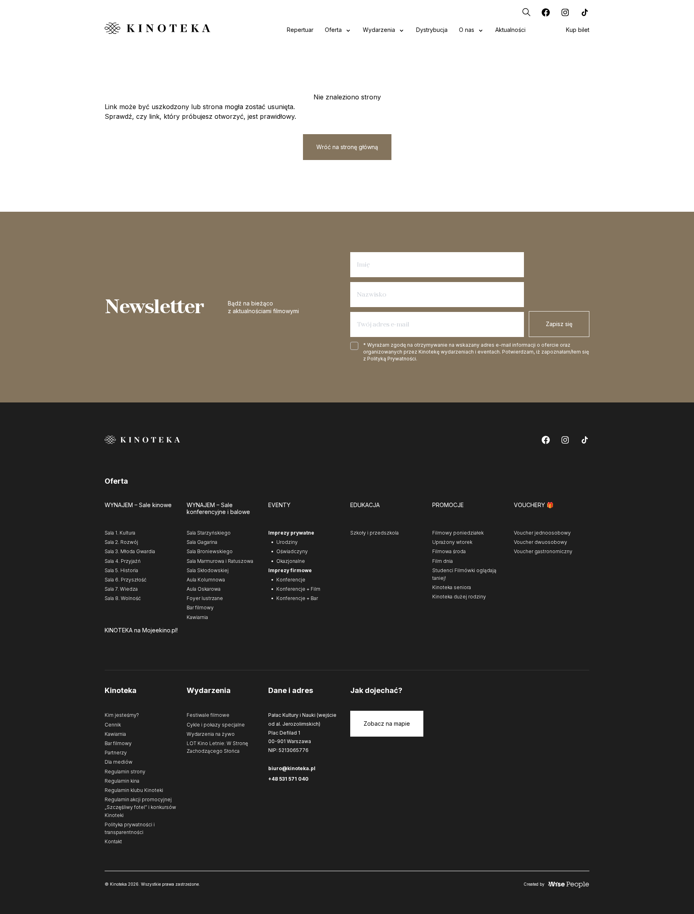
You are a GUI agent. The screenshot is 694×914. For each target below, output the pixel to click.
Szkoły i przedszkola (374, 533)
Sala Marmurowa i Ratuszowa (220, 561)
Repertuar (300, 29)
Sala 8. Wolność (123, 598)
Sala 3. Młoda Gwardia (130, 551)
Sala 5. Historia (121, 570)
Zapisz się (559, 323)
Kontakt (113, 841)
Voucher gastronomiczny (543, 551)
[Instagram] (565, 12)
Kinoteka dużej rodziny (459, 597)
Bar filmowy (200, 607)
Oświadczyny (292, 551)
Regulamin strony (125, 772)
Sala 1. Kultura (120, 533)
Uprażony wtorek (452, 542)
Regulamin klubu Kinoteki (134, 790)
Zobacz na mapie (387, 723)
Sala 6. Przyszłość (126, 580)
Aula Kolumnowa (206, 580)
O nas (466, 29)
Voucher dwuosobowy (540, 542)
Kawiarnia (197, 617)
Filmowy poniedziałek (458, 533)
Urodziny (287, 542)
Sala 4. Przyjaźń (123, 561)
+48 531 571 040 (288, 779)
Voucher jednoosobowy (542, 533)
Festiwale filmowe (208, 715)
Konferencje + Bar (297, 598)
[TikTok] (584, 12)
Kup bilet (577, 29)
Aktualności (510, 29)
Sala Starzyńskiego (209, 533)
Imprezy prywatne (291, 533)
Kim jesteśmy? (122, 715)
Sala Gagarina (202, 542)
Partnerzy (116, 753)
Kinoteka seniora (451, 587)
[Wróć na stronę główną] (157, 28)
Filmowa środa (449, 551)
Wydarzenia (379, 29)
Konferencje (290, 580)
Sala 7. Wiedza (121, 589)
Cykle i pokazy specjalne (216, 725)
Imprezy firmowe (290, 570)
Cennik (113, 725)
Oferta (333, 29)
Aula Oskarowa (204, 589)
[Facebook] (546, 12)
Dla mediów (118, 762)
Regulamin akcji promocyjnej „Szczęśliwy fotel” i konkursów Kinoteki (140, 807)
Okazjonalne (290, 561)
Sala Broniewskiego (210, 551)
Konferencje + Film (298, 589)
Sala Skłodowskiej (208, 570)
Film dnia (442, 561)
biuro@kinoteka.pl (291, 768)
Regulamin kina (122, 781)
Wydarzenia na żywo (211, 734)
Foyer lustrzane (205, 598)
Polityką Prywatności (391, 359)
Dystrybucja (432, 29)
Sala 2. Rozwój (121, 542)
